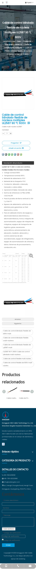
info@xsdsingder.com (12, 482)
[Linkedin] (3, 444)
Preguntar (15, 143)
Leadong (22, 559)
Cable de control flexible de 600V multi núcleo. (17, 364)
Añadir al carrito (15, 148)
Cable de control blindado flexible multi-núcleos (15, 339)
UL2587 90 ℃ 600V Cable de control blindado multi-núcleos (16, 353)
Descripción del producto (13, 163)
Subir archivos (9, 529)
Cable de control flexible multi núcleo (17, 359)
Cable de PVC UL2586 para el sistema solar (24, 398)
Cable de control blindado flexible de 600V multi (17, 332)
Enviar (8, 545)
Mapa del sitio (24, 556)
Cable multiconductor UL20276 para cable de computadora (11, 398)
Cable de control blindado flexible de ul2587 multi (17, 346)
